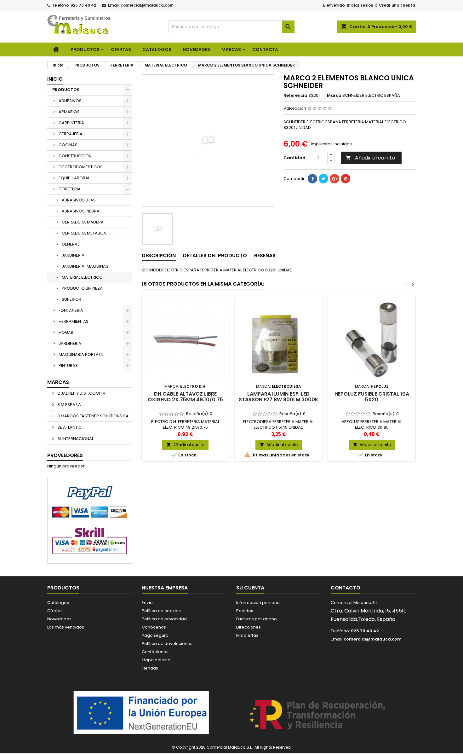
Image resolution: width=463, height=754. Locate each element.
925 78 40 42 (83, 5)
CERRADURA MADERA (83, 222)
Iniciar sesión (360, 5)
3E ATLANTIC (69, 427)
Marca (334, 95)
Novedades (59, 619)
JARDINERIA (73, 255)
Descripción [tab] (159, 255)
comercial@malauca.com (147, 5)
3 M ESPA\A (68, 405)
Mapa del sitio (156, 660)
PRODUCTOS (85, 49)
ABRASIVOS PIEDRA (81, 211)
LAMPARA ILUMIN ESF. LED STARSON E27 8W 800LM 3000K (278, 396)
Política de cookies (161, 611)
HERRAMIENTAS (74, 321)
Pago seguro (155, 635)
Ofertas (55, 611)
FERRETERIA (70, 189)
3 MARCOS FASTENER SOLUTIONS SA (92, 416)
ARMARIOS (69, 112)
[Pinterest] (345, 178)
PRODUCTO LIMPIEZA (82, 288)
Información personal (258, 603)
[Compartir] (312, 178)
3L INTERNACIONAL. (75, 439)
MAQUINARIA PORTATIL (81, 354)
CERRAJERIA (71, 134)
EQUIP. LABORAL (74, 178)
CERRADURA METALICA (84, 233)
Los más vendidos (65, 627)
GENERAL (70, 244)
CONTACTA (265, 49)
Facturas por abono (256, 619)
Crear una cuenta (397, 5)
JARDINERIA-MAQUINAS (85, 266)
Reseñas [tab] (265, 255)
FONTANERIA (71, 310)
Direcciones (248, 627)
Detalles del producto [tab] (215, 255)
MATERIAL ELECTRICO (82, 277)
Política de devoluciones (167, 644)
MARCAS (231, 49)
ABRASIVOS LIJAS (79, 200)
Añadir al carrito (370, 157)
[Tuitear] (323, 178)
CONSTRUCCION (75, 156)
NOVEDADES (196, 49)
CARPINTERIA (71, 123)
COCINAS (68, 145)
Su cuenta (250, 587)
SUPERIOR (71, 299)
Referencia (295, 95)
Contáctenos (155, 652)
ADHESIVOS (70, 101)
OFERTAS (121, 49)
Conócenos (154, 627)
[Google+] (334, 178)
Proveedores (65, 455)
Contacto (345, 587)
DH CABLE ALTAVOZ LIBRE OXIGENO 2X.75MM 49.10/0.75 (185, 396)
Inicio (55, 79)
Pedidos (244, 611)
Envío (147, 603)
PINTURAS (68, 365)
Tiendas (150, 668)
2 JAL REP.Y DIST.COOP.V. (81, 393)
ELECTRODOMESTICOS (81, 167)
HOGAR (66, 332)
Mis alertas (247, 635)
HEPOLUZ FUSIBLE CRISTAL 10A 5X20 (371, 396)
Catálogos (156, 49)
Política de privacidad (164, 619)
